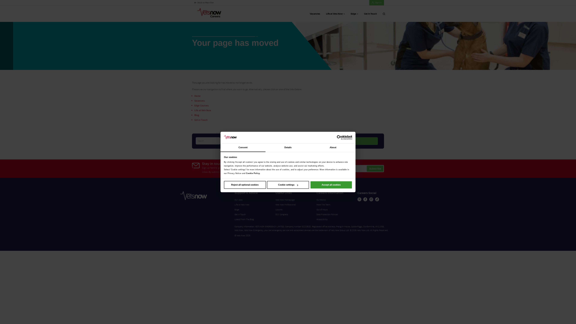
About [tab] (333, 147)
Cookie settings (286, 185)
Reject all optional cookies (245, 185)
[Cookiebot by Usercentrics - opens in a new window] (339, 137)
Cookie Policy (253, 173)
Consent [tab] (243, 147)
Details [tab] (288, 147)
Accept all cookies (331, 185)
